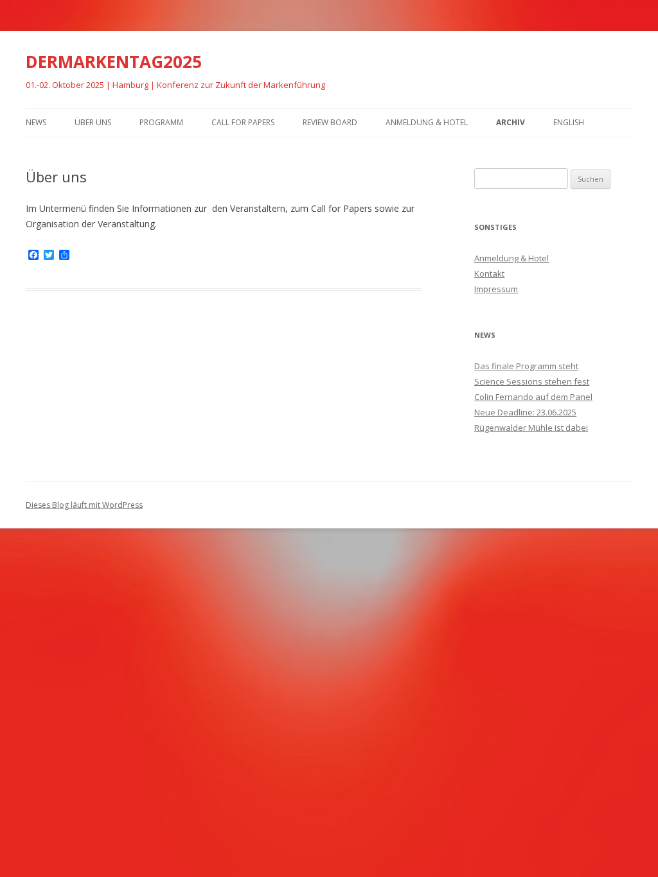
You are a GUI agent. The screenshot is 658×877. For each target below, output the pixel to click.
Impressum (496, 289)
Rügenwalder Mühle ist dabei (531, 427)
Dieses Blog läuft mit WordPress (84, 504)
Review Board (330, 122)
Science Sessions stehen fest (531, 381)
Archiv (510, 122)
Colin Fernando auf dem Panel (533, 397)
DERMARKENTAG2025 (114, 61)
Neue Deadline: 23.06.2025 (525, 412)
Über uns (93, 122)
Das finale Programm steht (526, 366)
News (36, 122)
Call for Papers (242, 122)
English (568, 122)
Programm (161, 122)
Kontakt (489, 273)
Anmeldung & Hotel (427, 122)
